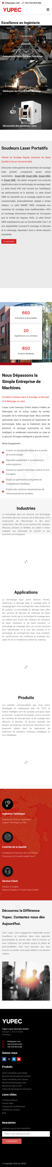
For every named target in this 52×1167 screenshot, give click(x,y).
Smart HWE (10, 180)
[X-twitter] (9, 1059)
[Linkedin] (14, 1059)
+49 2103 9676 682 (33, 3)
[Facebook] (4, 1059)
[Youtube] (19, 1059)
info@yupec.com (12, 3)
